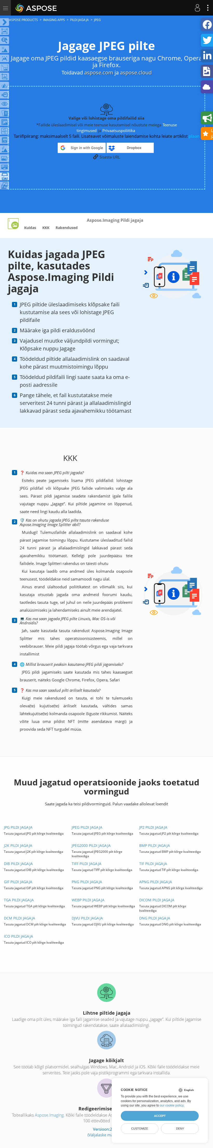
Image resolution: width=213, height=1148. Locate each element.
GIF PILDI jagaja (18, 881)
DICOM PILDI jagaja (156, 899)
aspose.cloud (136, 72)
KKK (45, 227)
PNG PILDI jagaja (87, 881)
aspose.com (98, 72)
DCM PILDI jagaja (19, 918)
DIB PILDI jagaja (18, 863)
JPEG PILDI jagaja (87, 827)
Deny (180, 1128)
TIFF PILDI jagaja (86, 863)
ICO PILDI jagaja (18, 936)
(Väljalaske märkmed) (107, 1134)
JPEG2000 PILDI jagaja (91, 845)
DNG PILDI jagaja (154, 918)
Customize (139, 1128)
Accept (160, 1115)
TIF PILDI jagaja (153, 863)
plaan (194, 136)
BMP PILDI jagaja (154, 845)
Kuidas (30, 227)
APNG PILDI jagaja (155, 881)
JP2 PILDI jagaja (153, 827)
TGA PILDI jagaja (19, 899)
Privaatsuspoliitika (118, 130)
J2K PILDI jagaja (18, 845)
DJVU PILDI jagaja (87, 918)
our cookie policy (171, 1105)
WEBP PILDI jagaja (88, 899)
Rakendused (67, 227)
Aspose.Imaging (49, 1115)
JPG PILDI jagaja (18, 827)
